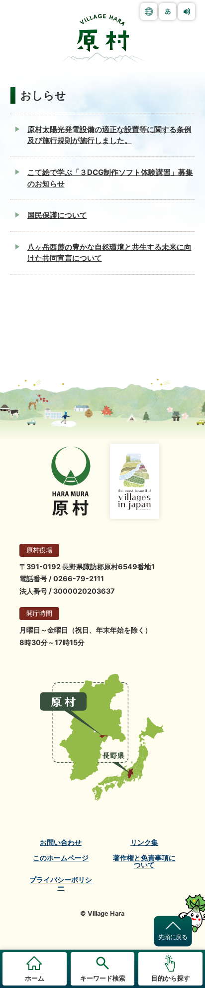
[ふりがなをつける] (167, 11)
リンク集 (144, 842)
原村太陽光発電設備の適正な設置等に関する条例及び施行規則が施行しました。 (109, 135)
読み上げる (186, 11)
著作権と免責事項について (144, 861)
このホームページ (61, 857)
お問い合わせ (61, 842)
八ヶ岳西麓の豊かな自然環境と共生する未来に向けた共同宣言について (109, 252)
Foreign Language (148, 11)
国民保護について (57, 215)
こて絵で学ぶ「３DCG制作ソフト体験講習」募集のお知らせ (110, 177)
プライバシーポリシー (60, 883)
